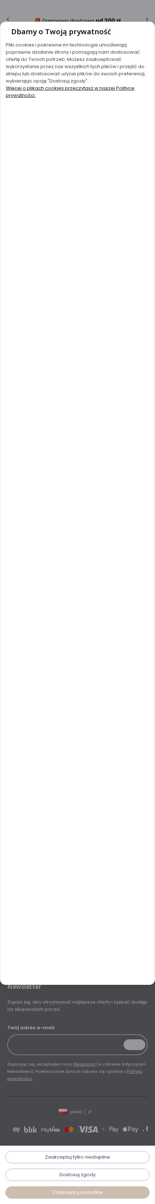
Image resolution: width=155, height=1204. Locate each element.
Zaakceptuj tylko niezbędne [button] (77, 1157)
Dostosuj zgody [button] (77, 1174)
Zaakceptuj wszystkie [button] (78, 1192)
